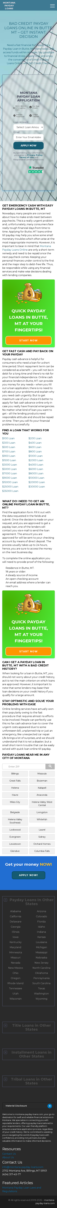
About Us (8, 1157)
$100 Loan (8, 438)
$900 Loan (8, 455)
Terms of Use (26, 157)
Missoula (42, 773)
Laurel (42, 829)
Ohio (15, 973)
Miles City (15, 802)
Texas (41, 988)
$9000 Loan (9, 477)
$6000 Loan (36, 469)
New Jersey (41, 962)
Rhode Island (15, 983)
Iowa (15, 937)
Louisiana (41, 942)
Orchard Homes (41, 844)
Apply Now (28, 145)
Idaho (41, 926)
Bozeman (42, 780)
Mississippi (41, 952)
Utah (15, 993)
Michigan (41, 947)
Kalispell (42, 787)
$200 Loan (35, 438)
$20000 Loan (37, 482)
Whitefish (42, 819)
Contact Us (9, 1153)
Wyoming (41, 998)
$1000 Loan (36, 455)
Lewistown (15, 844)
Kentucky (16, 942)
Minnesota (15, 952)
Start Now (28, 340)
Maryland (15, 947)
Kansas (41, 937)
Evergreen (15, 836)
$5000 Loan (9, 469)
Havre (15, 795)
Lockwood (15, 829)
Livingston (42, 812)
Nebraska (41, 957)
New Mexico (15, 967)
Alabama (15, 911)
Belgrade (15, 812)
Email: (16, 132)
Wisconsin (16, 998)
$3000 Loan (9, 464)
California (15, 916)
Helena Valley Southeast (15, 821)
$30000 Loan (37, 486)
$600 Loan (35, 447)
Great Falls (15, 780)
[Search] (50, 766)
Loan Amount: (21, 122)
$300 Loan (8, 442)
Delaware (15, 921)
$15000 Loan (10, 482)
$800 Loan (35, 451)
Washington (41, 993)
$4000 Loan (36, 464)
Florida (41, 921)
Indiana (41, 931)
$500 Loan (8, 447)
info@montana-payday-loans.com (22, 1167)
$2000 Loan (36, 460)
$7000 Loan (9, 473)
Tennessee (15, 988)
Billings (15, 773)
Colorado (41, 916)
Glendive (15, 851)
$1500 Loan (9, 460)
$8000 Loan (36, 473)
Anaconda (42, 795)
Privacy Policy (35, 155)
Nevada (15, 962)
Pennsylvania (41, 978)
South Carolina (41, 983)
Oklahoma (41, 973)
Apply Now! (28, 875)
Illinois (15, 931)
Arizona (41, 911)
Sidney (42, 836)
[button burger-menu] (52, 5)
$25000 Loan (10, 486)
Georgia (15, 926)
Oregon (15, 978)
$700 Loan (8, 451)
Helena (15, 787)
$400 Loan (35, 442)
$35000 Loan (10, 491)
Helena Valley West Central (42, 804)
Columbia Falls (42, 851)
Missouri (15, 957)
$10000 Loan (36, 477)
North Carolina (41, 967)
